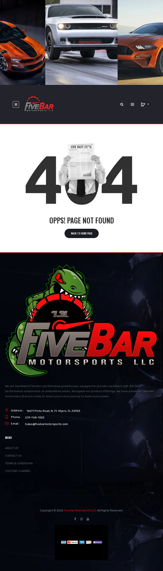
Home (65, 42)
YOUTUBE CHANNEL (18, 471)
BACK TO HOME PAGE (81, 233)
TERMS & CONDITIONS (19, 463)
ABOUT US (11, 448)
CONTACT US (13, 455)
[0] (143, 104)
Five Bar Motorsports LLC (80, 510)
